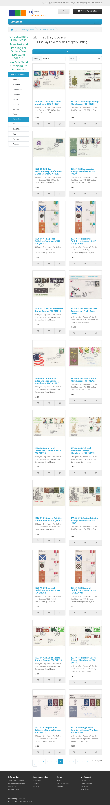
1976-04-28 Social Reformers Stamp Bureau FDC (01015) (49, 309)
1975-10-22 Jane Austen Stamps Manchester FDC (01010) (83, 171)
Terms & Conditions (16, 781)
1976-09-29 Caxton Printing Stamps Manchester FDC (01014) (84, 520)
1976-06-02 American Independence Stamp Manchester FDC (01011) (47, 381)
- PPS (13, 124)
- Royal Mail (15, 129)
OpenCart (21, 798)
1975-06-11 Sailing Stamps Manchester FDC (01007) (48, 102)
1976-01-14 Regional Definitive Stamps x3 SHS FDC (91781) (47, 241)
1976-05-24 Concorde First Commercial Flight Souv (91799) (84, 311)
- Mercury (15, 109)
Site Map (35, 786)
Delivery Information (16, 783)
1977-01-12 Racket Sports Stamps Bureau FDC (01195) (48, 658)
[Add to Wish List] (48, 124)
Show (72, 59)
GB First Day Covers (26, 30)
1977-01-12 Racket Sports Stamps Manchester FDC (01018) (83, 660)
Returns (35, 783)
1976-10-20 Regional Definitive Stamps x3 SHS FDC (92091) (83, 590)
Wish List (84, 786)
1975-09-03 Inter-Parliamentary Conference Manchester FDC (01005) (48, 171)
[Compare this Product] (59, 124)
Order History (86, 783)
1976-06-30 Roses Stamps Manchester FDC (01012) (83, 379)
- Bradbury (15, 84)
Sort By (37, 59)
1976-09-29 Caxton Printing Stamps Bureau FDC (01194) (48, 519)
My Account (85, 781)
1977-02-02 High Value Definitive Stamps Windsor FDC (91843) (84, 730)
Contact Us (36, 781)
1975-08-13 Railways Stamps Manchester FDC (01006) (85, 102)
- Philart (14, 114)
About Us (12, 786)
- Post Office (16, 119)
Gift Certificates (63, 783)
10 (78, 761)
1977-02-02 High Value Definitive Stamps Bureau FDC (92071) (48, 730)
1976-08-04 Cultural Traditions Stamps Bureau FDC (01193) (48, 450)
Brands (59, 781)
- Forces (14, 99)
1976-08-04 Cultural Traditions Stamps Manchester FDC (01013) (83, 450)
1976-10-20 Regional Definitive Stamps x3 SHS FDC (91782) (47, 590)
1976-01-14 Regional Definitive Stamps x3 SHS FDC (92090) (83, 241)
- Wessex (15, 144)
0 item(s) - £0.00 (88, 11)
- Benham (15, 79)
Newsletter (85, 789)
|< (34, 762)
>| (88, 761)
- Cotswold (15, 94)
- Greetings (15, 104)
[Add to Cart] (38, 124)
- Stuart (14, 134)
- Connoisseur (16, 89)
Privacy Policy (13, 789)
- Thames (15, 139)
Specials (60, 786)
